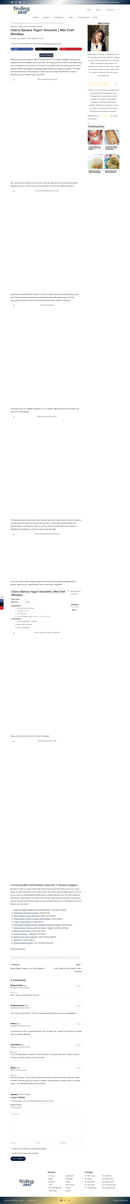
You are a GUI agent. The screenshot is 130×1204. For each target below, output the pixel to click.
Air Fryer (52, 1176)
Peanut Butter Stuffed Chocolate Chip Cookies (32, 919)
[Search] (116, 84)
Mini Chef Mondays (63, 957)
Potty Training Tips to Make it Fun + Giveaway (68, 968)
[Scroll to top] (125, 1197)
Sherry (14, 1023)
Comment (15, 1114)
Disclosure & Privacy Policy (13, 1200)
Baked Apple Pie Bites (22, 931)
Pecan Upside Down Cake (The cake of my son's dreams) (102, 2)
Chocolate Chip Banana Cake (35, 69)
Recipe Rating (16, 1105)
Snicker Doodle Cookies (23, 943)
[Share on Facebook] (2, 601)
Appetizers (69, 1176)
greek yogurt (39, 957)
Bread (51, 1179)
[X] (65, 1200)
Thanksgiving (91, 1188)
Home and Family (83, 17)
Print (75, 610)
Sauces (68, 1188)
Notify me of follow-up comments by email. (29, 1149)
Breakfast (14, 26)
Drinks (21, 26)
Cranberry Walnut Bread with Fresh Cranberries (111, 148)
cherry (30, 957)
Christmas (108, 1176)
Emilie (14, 38)
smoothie (75, 957)
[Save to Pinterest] (2, 608)
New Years (91, 1185)
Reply (79, 986)
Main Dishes (70, 1185)
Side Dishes (53, 1191)
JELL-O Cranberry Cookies (60, 69)
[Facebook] (12, 2)
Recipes (39, 26)
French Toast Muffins (22, 922)
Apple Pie (17, 940)
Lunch (51, 1185)
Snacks (68, 1191)
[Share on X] (2, 604)
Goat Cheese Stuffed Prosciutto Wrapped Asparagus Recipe (37, 925)
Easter (89, 1179)
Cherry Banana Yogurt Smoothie (27, 916)
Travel (95, 17)
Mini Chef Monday (30, 26)
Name (14, 1143)
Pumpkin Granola (20, 934)
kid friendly (50, 957)
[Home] (11, 23)
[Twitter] (16, 2)
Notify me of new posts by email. (25, 1153)
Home (89, 10)
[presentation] (95, 137)
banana (14, 957)
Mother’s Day (109, 1182)
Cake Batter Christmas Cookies (26, 913)
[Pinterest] (23, 2)
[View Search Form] (118, 10)
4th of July (91, 1176)
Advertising (32, 1200)
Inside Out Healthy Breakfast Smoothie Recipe (32, 910)
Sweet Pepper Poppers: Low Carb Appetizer (28, 966)
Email (38, 1143)
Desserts (52, 1182)
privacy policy (104, 116)
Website (64, 1143)
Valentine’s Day (110, 1188)
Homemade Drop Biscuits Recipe (111, 171)
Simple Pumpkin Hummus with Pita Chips (29, 928)
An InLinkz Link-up (18, 949)
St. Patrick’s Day (110, 1185)
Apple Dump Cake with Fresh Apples (95, 171)
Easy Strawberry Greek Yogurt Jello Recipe (95, 148)
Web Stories (110, 10)
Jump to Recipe (46, 55)
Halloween (90, 1182)
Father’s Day (109, 1179)
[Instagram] (20, 2)
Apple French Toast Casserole (25, 937)
